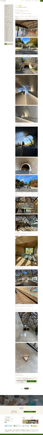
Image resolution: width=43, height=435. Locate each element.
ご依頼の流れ (24, 418)
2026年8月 (6, 28)
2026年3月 (6, 33)
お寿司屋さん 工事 (7, 26)
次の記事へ (30, 388)
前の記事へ (22, 388)
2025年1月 (6, 40)
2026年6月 (6, 30)
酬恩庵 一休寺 (7, 24)
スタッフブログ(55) (7, 14)
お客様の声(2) (6, 6)
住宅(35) (6, 11)
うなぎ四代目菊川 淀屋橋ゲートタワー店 (8, 23)
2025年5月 (6, 39)
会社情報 (32, 418)
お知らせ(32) (6, 9)
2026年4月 (6, 32)
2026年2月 (6, 34)
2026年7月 (6, 29)
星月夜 (6, 19)
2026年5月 (6, 31)
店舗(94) (6, 15)
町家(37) (6, 12)
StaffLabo (32, 417)
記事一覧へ (26, 388)
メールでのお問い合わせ (29, 411)
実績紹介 (23, 417)
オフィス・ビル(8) (7, 8)
